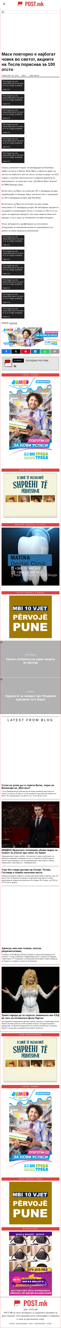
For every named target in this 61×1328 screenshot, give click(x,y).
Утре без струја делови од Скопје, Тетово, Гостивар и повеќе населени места (26, 871)
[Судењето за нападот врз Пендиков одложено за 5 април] (30, 696)
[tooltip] (6, 351)
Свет (23, 75)
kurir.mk (13, 323)
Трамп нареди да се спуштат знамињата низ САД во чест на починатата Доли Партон (30, 1016)
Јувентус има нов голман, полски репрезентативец (21, 949)
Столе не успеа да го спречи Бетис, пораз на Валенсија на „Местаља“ (28, 786)
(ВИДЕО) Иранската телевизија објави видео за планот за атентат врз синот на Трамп (29, 851)
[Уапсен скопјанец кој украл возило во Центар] (30, 659)
